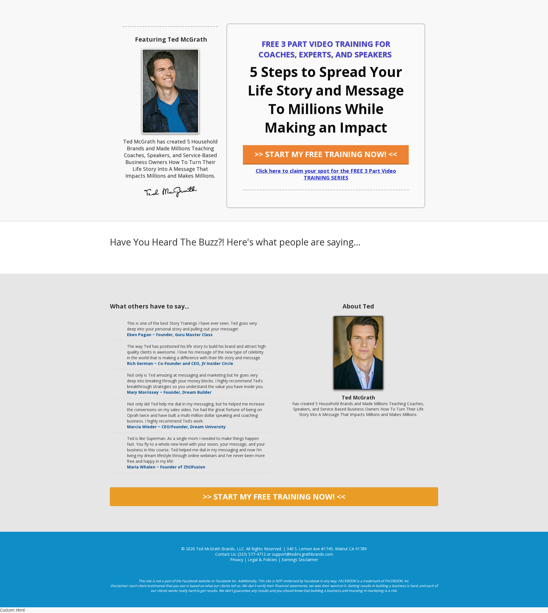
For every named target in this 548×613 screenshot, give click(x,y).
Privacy (236, 559)
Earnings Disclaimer (300, 559)
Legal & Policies (262, 559)
